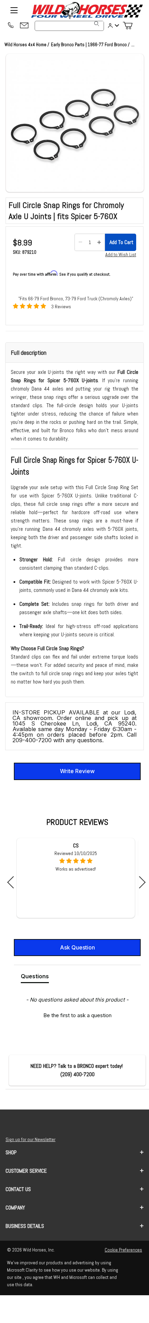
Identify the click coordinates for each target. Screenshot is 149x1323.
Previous (13, 882)
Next (139, 882)
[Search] (97, 23)
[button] (75, 123)
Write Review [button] (77, 771)
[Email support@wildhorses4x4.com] (24, 26)
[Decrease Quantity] (80, 242)
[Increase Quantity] (99, 242)
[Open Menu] (13, 10)
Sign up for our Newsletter (30, 1139)
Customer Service (26, 1170)
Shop (11, 1152)
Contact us (18, 1189)
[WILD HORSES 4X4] (86, 10)
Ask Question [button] (77, 947)
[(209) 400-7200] (10, 26)
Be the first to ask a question (77, 1015)
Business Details (25, 1226)
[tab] (35, 977)
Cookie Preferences (123, 1250)
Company (15, 1207)
